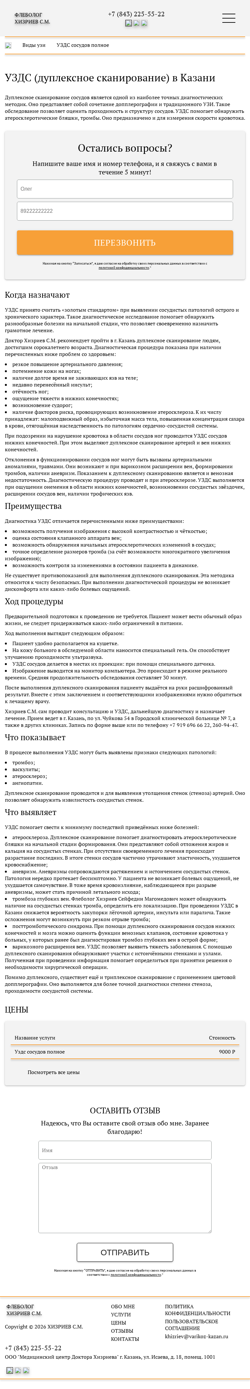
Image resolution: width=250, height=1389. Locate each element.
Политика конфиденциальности (197, 1310)
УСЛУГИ (121, 1314)
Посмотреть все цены (54, 1072)
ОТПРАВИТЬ (125, 1252)
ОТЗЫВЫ (122, 1331)
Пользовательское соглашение (191, 1325)
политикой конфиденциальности (124, 268)
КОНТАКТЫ (125, 1339)
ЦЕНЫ (118, 1322)
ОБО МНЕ (123, 1306)
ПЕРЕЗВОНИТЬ (125, 242)
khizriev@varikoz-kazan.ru (196, 1336)
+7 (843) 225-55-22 (136, 14)
